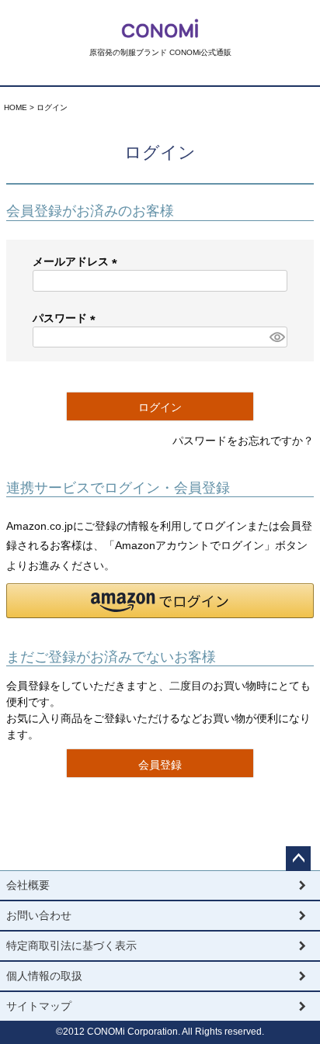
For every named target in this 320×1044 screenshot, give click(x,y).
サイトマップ (38, 1006)
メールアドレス (78, 261)
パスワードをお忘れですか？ (243, 440)
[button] (160, 600)
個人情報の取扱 (44, 976)
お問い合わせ (38, 915)
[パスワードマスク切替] (276, 337)
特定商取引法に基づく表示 (71, 945)
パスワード (67, 318)
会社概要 (28, 885)
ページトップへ (298, 858)
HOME (15, 107)
